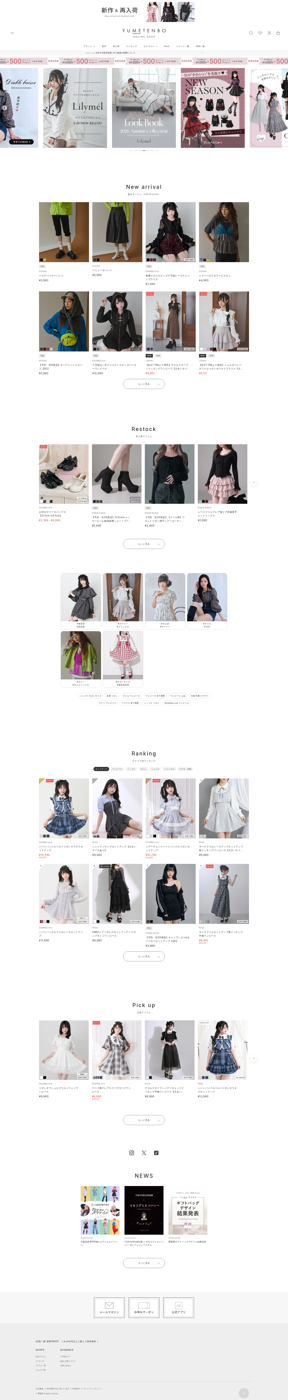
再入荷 (116, 46)
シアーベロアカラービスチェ (215, 275)
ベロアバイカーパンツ (51, 275)
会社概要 (39, 1389)
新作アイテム (41, 1357)
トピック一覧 (182, 46)
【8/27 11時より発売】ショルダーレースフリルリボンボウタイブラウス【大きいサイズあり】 (221, 368)
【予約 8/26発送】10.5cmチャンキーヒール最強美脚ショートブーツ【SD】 (111, 521)
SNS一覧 (200, 46)
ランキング (131, 46)
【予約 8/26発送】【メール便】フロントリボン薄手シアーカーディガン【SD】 (165, 521)
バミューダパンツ (102, 270)
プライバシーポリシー (92, 1389)
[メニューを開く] (12, 33)
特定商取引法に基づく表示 (57, 1389)
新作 (104, 46)
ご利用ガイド (65, 1357)
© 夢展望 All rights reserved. (47, 1393)
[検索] (251, 32)
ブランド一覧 (41, 1366)
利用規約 (76, 1389)
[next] (253, 482)
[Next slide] (283, 107)
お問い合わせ (65, 1366)
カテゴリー (149, 46)
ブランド (87, 46)
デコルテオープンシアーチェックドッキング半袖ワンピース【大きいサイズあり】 (164, 1092)
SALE (167, 46)
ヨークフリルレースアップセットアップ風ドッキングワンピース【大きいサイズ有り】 (221, 850)
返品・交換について (67, 1361)
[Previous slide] (4, 107)
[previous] (32, 482)
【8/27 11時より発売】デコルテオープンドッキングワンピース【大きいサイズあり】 (168, 368)
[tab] (131, 150)
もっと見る (144, 383)
